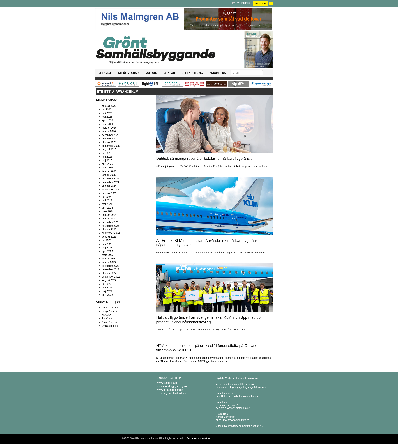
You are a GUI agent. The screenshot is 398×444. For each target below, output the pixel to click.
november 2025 (110, 138)
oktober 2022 (109, 273)
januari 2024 (109, 218)
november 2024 (110, 182)
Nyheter (106, 315)
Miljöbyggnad (128, 73)
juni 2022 (107, 287)
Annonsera (260, 3)
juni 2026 (107, 113)
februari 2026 (109, 127)
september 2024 (111, 189)
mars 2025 (107, 167)
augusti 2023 (109, 236)
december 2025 (110, 135)
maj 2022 (107, 291)
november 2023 (110, 226)
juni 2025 (107, 156)
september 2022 (111, 276)
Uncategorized (110, 325)
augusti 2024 (109, 193)
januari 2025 (109, 175)
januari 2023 (109, 262)
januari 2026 (109, 131)
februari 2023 (109, 258)
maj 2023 (107, 247)
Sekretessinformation (198, 438)
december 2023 (110, 222)
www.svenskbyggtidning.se (172, 386)
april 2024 (107, 207)
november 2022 (110, 269)
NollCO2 (151, 73)
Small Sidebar (110, 322)
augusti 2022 (109, 280)
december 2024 (110, 178)
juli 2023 (106, 240)
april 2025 (107, 164)
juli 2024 (106, 197)
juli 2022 (106, 284)
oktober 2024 (109, 185)
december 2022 (110, 266)
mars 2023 (107, 255)
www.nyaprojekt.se (167, 383)
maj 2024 (107, 204)
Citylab (169, 73)
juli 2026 (106, 109)
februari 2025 (109, 171)
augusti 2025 (109, 149)
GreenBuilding (192, 73)
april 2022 (107, 295)
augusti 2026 (109, 106)
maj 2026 (107, 116)
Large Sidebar (110, 311)
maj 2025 (107, 160)
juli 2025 (106, 153)
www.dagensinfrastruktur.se (172, 393)
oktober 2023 (109, 229)
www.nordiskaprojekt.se (170, 390)
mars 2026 (107, 124)
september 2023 (111, 233)
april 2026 (107, 120)
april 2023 (107, 251)
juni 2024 (107, 200)
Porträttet (107, 318)
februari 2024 (109, 215)
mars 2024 (107, 211)
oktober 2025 (109, 142)
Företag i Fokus (110, 307)
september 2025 (111, 146)
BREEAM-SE (104, 73)
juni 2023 (107, 244)
